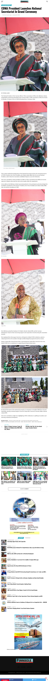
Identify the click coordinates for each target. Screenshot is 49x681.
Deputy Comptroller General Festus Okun (11, 421)
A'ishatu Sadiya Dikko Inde (15, 420)
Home (18, 667)
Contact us (29, 667)
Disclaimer (23, 667)
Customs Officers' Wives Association (30, 420)
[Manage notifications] (46, 678)
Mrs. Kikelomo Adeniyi (26, 421)
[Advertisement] (24, 444)
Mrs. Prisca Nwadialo (37, 421)
